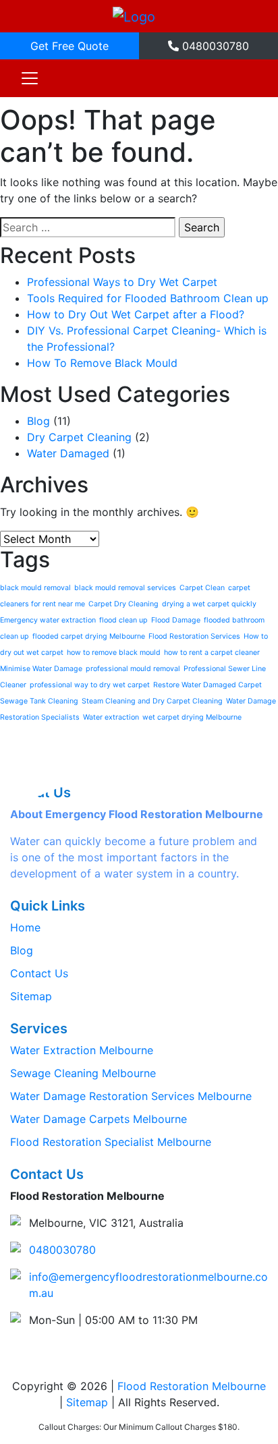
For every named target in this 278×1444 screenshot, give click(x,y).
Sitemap (31, 996)
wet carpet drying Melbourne (192, 717)
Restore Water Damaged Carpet (207, 685)
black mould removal (35, 587)
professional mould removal (133, 668)
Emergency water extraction (48, 620)
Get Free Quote (69, 46)
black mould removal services (125, 587)
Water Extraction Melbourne (81, 1050)
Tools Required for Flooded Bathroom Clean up (148, 298)
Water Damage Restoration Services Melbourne (131, 1096)
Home (25, 927)
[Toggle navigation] (30, 78)
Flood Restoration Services (194, 636)
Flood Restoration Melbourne (191, 1386)
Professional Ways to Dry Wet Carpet (122, 282)
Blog (38, 421)
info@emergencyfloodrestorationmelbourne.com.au (148, 1285)
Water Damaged (68, 453)
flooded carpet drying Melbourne (88, 636)
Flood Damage (175, 620)
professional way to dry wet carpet (90, 685)
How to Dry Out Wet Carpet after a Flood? (135, 314)
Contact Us (39, 973)
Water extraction (111, 717)
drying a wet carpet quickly (209, 604)
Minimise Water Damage (41, 668)
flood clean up (123, 620)
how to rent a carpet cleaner (212, 652)
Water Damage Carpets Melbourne (98, 1119)
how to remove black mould (114, 652)
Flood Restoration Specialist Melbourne (110, 1142)
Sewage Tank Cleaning (39, 701)
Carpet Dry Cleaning (123, 604)
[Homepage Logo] (134, 16)
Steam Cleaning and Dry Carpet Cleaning (152, 701)
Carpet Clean (202, 587)
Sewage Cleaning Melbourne (83, 1073)
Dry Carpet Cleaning (79, 437)
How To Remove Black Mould (102, 363)
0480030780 (214, 46)
